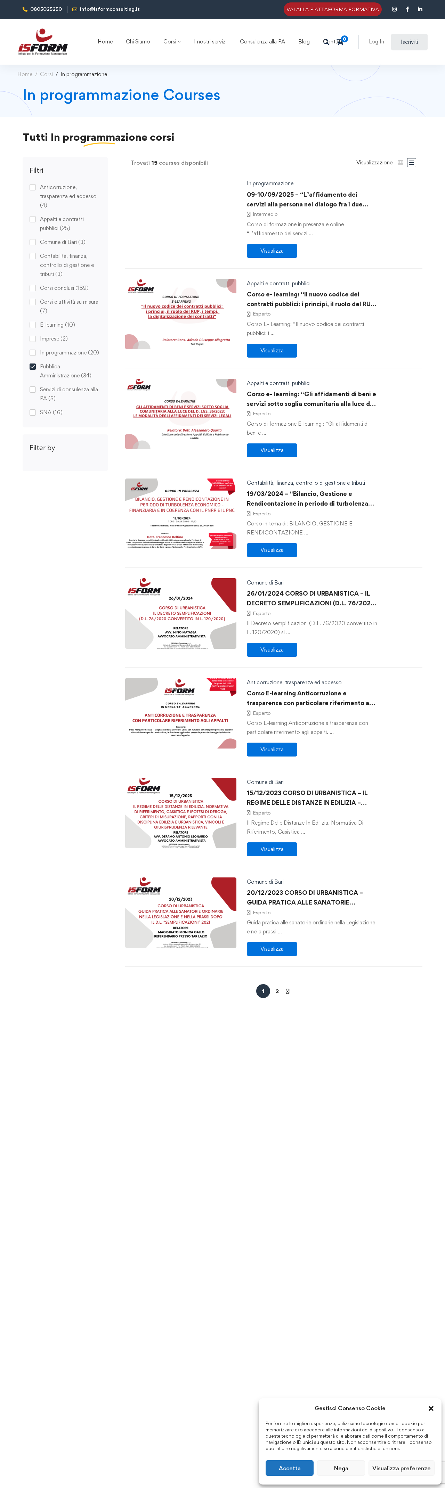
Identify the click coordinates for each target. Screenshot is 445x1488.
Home (24, 74)
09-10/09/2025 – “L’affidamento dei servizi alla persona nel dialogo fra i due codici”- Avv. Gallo (305, 204)
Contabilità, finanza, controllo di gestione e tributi (67, 265)
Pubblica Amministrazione (65, 371)
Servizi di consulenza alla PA (69, 394)
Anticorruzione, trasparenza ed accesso (68, 196)
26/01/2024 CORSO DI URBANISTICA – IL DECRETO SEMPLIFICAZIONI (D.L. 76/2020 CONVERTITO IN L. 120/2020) (311, 603)
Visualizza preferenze (401, 1468)
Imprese (54, 338)
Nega (341, 1468)
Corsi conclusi (64, 288)
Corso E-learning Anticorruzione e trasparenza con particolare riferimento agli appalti (312, 702)
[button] (431, 1408)
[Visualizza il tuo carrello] (342, 42)
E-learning (57, 324)
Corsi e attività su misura (69, 306)
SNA (51, 412)
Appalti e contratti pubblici (62, 223)
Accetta (290, 1468)
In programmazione (69, 352)
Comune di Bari (63, 242)
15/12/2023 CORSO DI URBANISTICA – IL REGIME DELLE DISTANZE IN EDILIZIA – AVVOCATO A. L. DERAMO (307, 802)
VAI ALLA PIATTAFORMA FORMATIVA (332, 9)
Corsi (46, 74)
